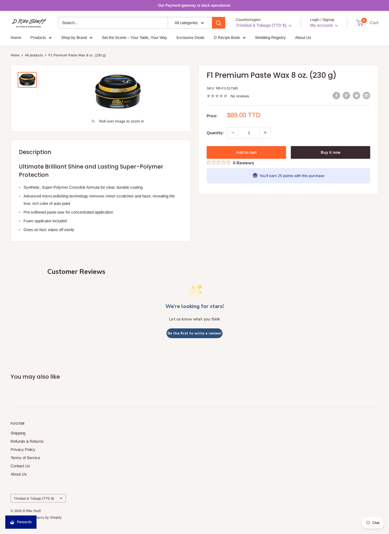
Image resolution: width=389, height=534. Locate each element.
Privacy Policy (23, 449)
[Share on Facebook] (336, 95)
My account (322, 25)
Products (38, 37)
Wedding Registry (270, 37)
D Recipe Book (227, 37)
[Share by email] (366, 95)
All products (34, 55)
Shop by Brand (74, 37)
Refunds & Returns (27, 441)
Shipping (18, 433)
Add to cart (246, 152)
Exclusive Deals (191, 37)
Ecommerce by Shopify (44, 517)
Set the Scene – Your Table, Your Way (134, 37)
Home (16, 37)
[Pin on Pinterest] (346, 95)
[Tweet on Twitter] (356, 95)
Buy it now (330, 152)
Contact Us (20, 466)
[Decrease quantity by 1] (232, 132)
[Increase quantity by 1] (265, 132)
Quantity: (215, 132)
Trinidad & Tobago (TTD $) (33, 498)
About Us (303, 37)
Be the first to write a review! (194, 333)
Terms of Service (25, 457)
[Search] (218, 23)
